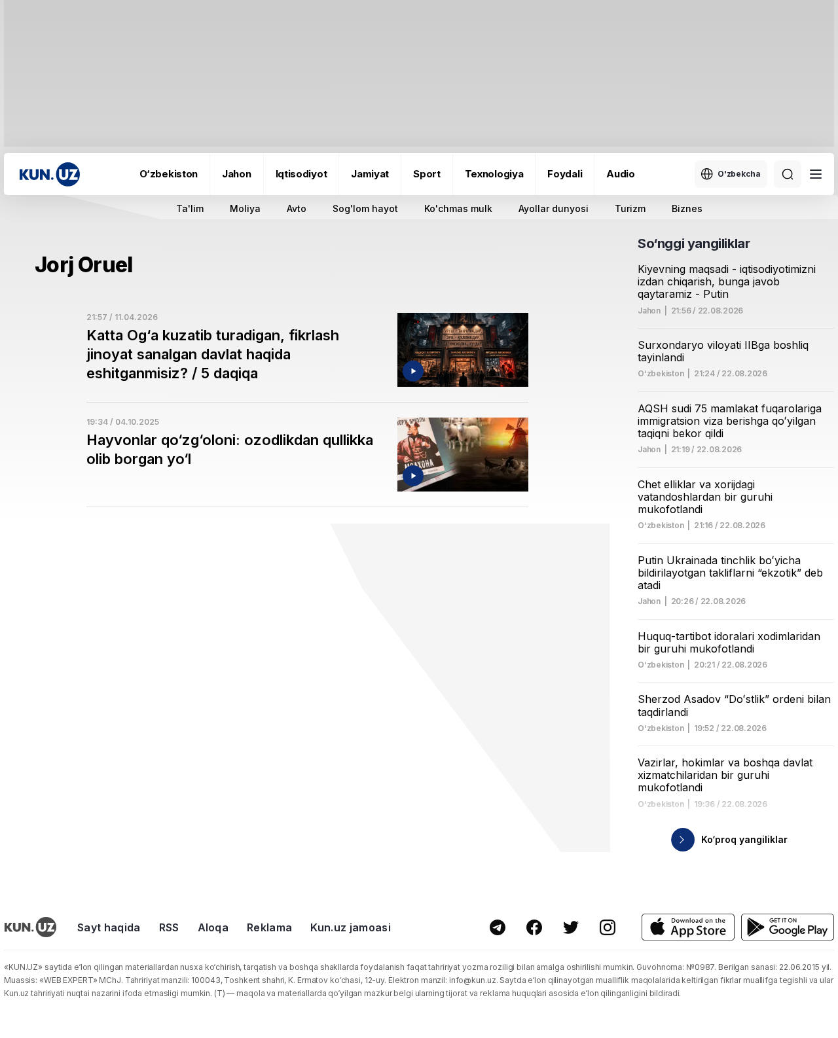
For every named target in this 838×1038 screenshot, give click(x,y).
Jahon (236, 174)
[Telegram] (497, 927)
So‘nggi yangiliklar (694, 243)
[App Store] (688, 927)
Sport (427, 174)
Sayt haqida (109, 927)
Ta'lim (190, 208)
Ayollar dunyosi (554, 208)
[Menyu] (816, 174)
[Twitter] (571, 927)
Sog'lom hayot (365, 208)
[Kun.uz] (50, 174)
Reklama (269, 927)
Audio (620, 174)
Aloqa (213, 927)
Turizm (630, 208)
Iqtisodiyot (301, 174)
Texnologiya (494, 174)
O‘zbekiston (168, 174)
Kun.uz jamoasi (350, 927)
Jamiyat (370, 174)
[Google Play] (787, 927)
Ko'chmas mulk (458, 208)
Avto (296, 208)
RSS (169, 927)
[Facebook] (534, 927)
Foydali (564, 174)
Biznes (687, 208)
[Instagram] (607, 927)
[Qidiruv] (787, 174)
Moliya (245, 208)
